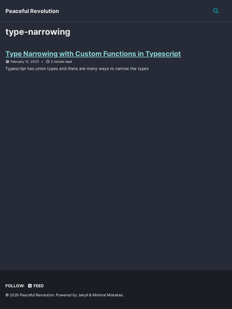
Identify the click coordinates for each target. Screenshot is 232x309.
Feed (38, 285)
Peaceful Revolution (32, 11)
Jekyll (83, 295)
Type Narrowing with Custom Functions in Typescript (93, 53)
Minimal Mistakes (107, 295)
